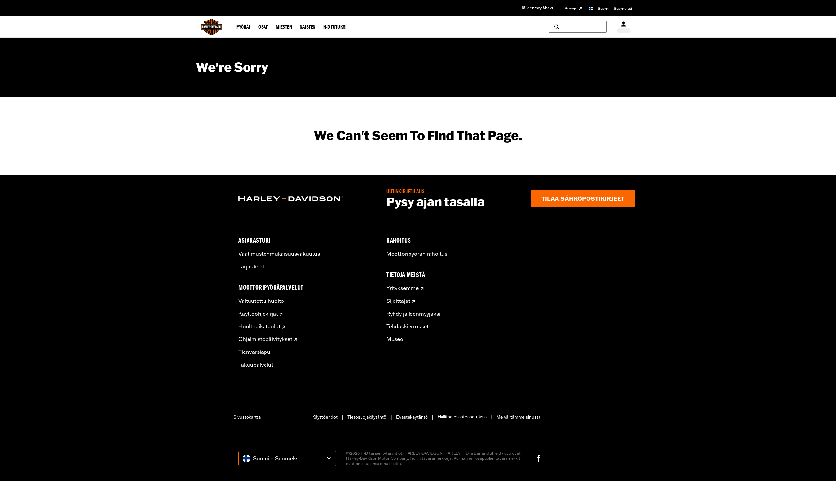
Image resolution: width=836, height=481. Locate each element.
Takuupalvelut (255, 364)
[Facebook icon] (538, 458)
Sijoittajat (398, 301)
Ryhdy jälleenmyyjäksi (413, 313)
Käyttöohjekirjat (258, 313)
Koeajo (571, 8)
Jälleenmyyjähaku (538, 7)
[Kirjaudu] (623, 27)
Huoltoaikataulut (259, 326)
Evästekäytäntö (412, 417)
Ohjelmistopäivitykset (265, 339)
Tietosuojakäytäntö (366, 417)
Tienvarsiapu (254, 352)
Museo (394, 339)
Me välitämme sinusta (518, 417)
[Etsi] (578, 27)
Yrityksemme (402, 288)
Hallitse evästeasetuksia (462, 416)
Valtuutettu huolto (261, 301)
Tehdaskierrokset (407, 326)
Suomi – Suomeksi (615, 8)
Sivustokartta (247, 417)
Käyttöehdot (325, 417)
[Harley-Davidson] (307, 198)
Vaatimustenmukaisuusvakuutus (279, 253)
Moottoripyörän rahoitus (416, 253)
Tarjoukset (251, 266)
